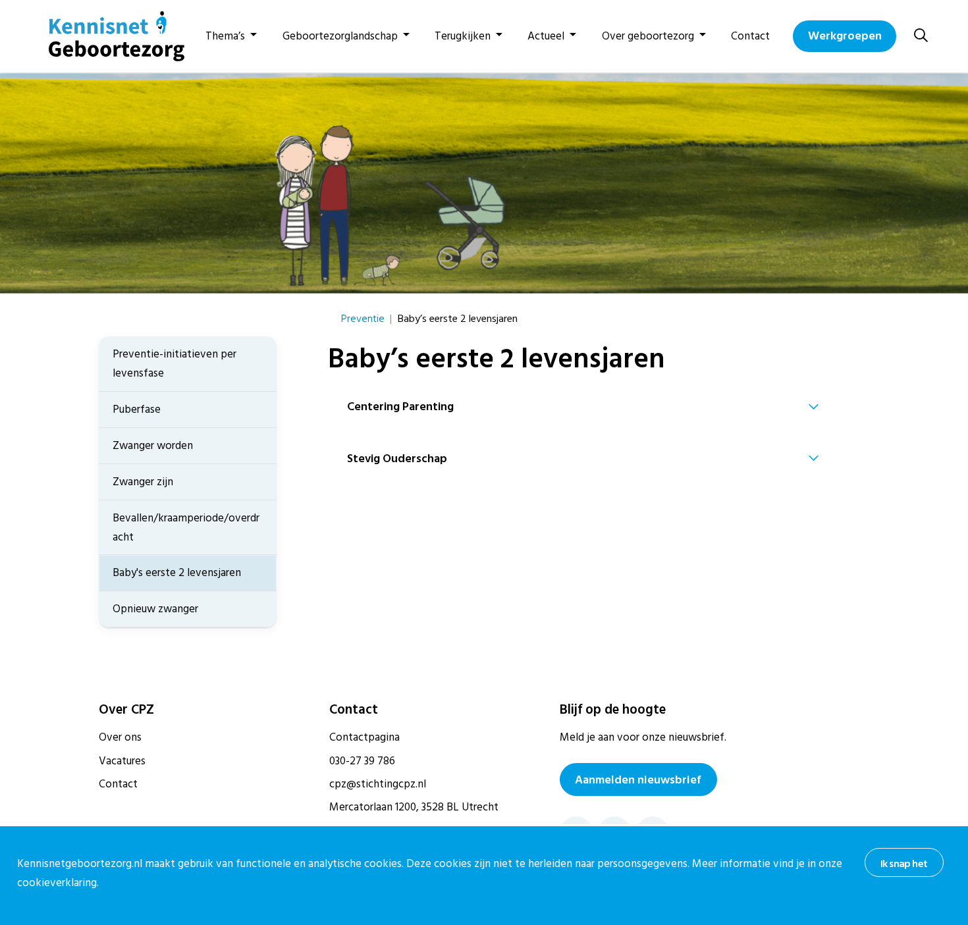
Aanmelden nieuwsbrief (638, 779)
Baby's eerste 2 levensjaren (177, 573)
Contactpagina (364, 737)
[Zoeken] (921, 36)
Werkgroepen (845, 35)
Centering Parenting (400, 406)
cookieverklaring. (58, 883)
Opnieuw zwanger (155, 609)
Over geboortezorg (648, 36)
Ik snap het (903, 863)
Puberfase (137, 409)
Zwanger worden (153, 445)
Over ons (120, 737)
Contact (750, 36)
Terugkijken (463, 36)
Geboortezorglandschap (340, 36)
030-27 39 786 (362, 761)
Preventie (363, 318)
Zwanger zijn (143, 482)
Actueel (545, 36)
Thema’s (225, 36)
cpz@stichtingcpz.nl (377, 784)
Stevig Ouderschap (397, 458)
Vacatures (122, 761)
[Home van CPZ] (108, 36)
